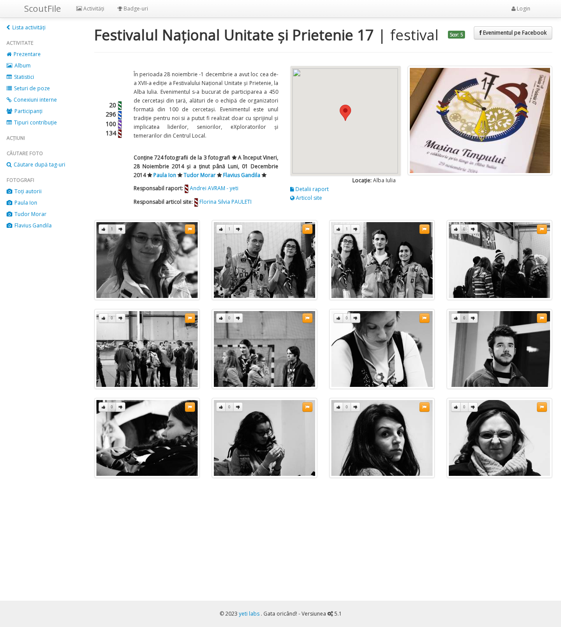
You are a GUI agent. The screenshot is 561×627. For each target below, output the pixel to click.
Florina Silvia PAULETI (225, 201)
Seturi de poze (31, 88)
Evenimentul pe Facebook (514, 32)
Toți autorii (27, 191)
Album (22, 65)
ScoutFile (42, 8)
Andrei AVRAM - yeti (214, 188)
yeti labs (250, 613)
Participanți (28, 111)
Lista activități (28, 27)
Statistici (23, 77)
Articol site (308, 198)
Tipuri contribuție (35, 122)
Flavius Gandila (32, 225)
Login (522, 8)
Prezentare (26, 54)
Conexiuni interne (34, 99)
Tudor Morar (29, 214)
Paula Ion (25, 202)
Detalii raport (311, 189)
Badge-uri (135, 8)
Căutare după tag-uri (38, 164)
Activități (93, 8)
